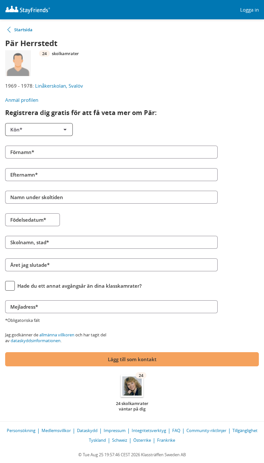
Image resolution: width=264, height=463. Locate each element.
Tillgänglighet (245, 430)
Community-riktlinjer (206, 430)
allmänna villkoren (56, 335)
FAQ (176, 430)
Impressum (115, 430)
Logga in (249, 9)
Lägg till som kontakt (132, 359)
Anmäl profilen (21, 100)
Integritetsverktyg (149, 430)
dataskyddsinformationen (36, 340)
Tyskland (97, 440)
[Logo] (27, 10)
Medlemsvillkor (56, 430)
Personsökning (21, 430)
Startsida (23, 30)
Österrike (142, 440)
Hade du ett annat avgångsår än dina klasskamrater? (79, 286)
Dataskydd (87, 430)
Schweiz (119, 440)
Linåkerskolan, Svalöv (59, 85)
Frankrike (166, 440)
